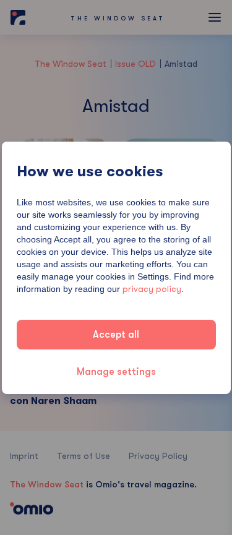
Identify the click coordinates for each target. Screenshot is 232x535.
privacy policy (151, 289)
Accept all (116, 334)
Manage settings (116, 371)
